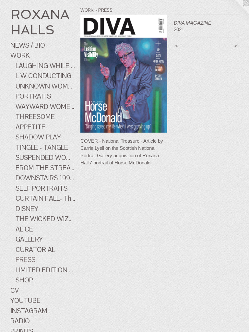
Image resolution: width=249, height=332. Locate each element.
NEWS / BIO (27, 45)
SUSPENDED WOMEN (45, 157)
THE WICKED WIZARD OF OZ (45, 218)
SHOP (24, 280)
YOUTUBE (25, 300)
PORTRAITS (33, 96)
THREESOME (35, 116)
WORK (20, 55)
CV (14, 290)
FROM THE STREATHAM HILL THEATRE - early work (45, 167)
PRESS (25, 259)
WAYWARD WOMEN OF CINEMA (45, 106)
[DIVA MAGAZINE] (123, 74)
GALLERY (29, 239)
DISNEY (27, 208)
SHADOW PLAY (38, 137)
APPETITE (30, 127)
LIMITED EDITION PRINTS (45, 270)
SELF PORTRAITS (41, 188)
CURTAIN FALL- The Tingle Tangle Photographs (45, 198)
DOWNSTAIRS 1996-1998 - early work (45, 177)
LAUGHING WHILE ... (45, 65)
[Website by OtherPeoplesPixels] (236, 13)
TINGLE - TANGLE (42, 147)
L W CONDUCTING (43, 75)
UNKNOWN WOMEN (45, 86)
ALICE (24, 229)
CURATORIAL (35, 249)
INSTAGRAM (28, 310)
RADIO (20, 320)
